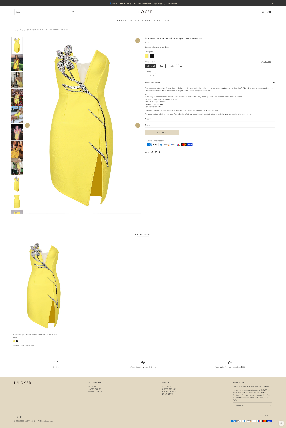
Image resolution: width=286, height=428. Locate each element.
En (272, 3)
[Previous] (27, 125)
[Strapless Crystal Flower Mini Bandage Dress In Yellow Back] (44, 285)
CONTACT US (167, 394)
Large (182, 66)
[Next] (137, 125)
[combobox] (45, 12)
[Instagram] (20, 417)
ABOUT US (91, 386)
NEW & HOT (121, 20)
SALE (167, 20)
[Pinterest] (17, 417)
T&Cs (235, 400)
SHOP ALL (158, 20)
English (266, 415)
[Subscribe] (269, 405)
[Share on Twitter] (156, 152)
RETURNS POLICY (169, 391)
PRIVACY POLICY (94, 389)
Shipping (148, 47)
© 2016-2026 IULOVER (23, 421)
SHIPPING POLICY (169, 389)
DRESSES (133, 20)
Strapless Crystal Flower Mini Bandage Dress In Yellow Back (35, 334)
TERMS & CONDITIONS (96, 391)
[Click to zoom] (137, 40)
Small (162, 66)
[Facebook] (15, 417)
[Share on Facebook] (152, 152)
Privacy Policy (264, 398)
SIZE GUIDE (166, 386)
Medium (172, 66)
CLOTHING (145, 20)
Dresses (22, 30)
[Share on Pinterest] (159, 152)
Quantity (148, 71)
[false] (56, 362)
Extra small (150, 66)
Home (16, 30)
